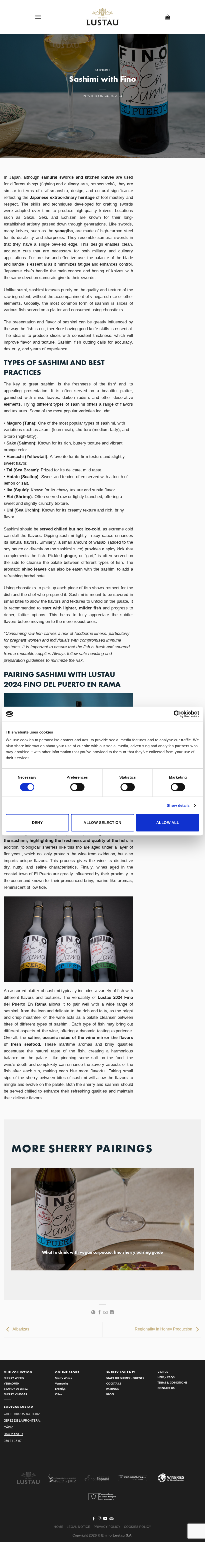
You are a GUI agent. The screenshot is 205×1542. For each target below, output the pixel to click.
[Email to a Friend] (106, 1312)
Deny (37, 822)
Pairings (102, 70)
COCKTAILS (113, 1383)
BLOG (110, 1394)
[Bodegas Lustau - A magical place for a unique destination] (102, 17)
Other (58, 1394)
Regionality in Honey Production (164, 1329)
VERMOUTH (11, 1383)
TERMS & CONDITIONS (172, 1382)
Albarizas (20, 1329)
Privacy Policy (107, 1527)
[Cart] (167, 16)
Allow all (167, 822)
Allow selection (103, 822)
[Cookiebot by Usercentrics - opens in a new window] (177, 714)
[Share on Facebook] (100, 1312)
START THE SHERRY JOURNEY (125, 1378)
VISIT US (163, 1372)
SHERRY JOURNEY (121, 1372)
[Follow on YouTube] (105, 1519)
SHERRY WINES (14, 1378)
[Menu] (38, 17)
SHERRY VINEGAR (15, 1394)
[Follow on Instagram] (100, 1519)
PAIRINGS (112, 1389)
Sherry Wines (63, 1378)
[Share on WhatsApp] (93, 1312)
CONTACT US (166, 1388)
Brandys (60, 1389)
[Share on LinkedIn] (112, 1312)
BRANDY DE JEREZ (16, 1389)
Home (58, 1527)
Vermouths (61, 1383)
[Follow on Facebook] (94, 1519)
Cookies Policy (138, 1527)
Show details (178, 805)
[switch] (77, 787)
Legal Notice (78, 1527)
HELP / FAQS (166, 1377)
